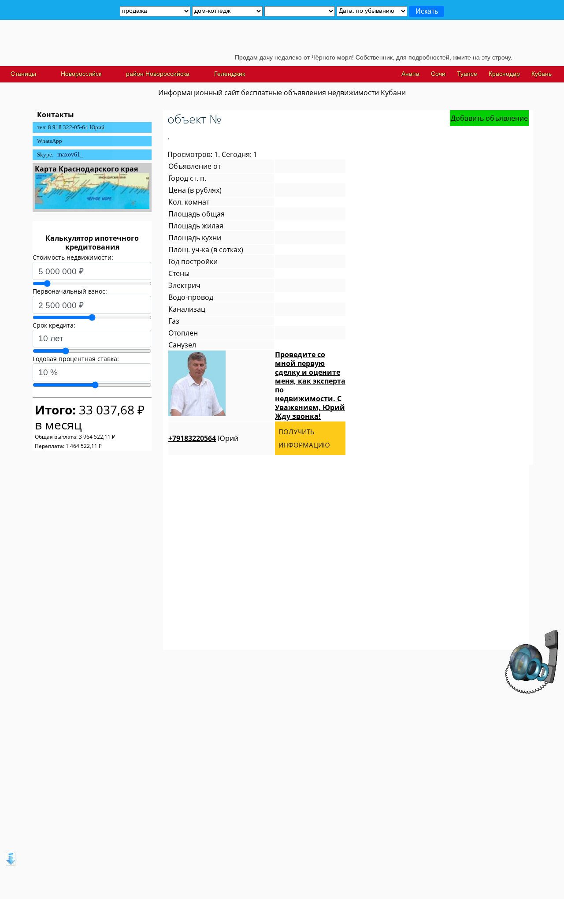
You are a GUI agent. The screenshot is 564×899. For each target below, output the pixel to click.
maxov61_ (70, 154)
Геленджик (229, 73)
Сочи (438, 73)
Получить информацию (304, 438)
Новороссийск (81, 73)
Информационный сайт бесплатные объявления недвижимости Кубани (282, 92)
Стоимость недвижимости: (73, 257)
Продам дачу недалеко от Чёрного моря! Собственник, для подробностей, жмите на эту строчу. (361, 57)
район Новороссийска (157, 73)
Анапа (410, 73)
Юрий (203, 438)
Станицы (23, 73)
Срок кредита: (54, 325)
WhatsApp (49, 141)
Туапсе (467, 73)
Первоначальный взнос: (70, 291)
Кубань (541, 73)
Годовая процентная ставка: (76, 358)
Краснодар (504, 73)
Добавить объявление (489, 118)
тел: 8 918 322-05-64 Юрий (70, 127)
